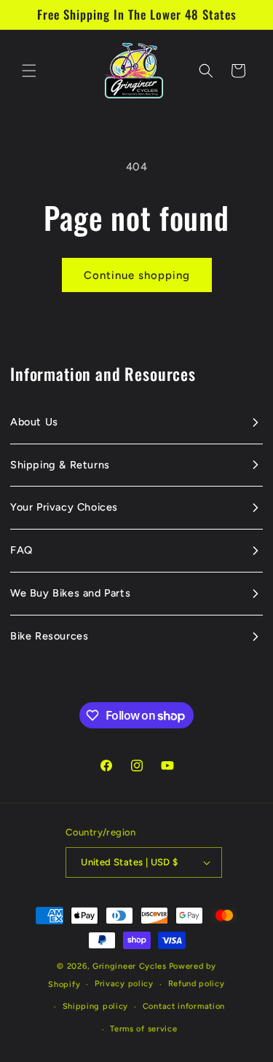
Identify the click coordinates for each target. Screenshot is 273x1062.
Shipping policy (96, 1006)
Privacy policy (124, 983)
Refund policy (196, 983)
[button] (29, 71)
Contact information (184, 1006)
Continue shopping (137, 275)
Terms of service (143, 1029)
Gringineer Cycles (129, 966)
